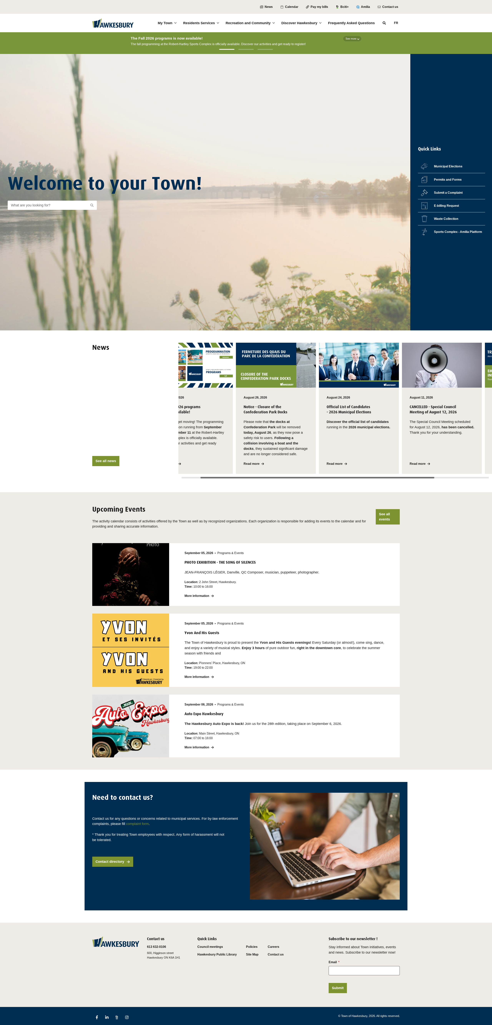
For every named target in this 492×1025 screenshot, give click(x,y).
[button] (218, 408)
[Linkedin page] (106, 1017)
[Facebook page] (96, 1017)
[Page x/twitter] (136, 1014)
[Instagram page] (126, 1017)
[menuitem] (266, 7)
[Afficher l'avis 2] (246, 49)
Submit (338, 988)
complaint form (137, 824)
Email (333, 962)
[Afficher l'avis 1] (227, 49)
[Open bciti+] (116, 1017)
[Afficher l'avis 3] (265, 49)
